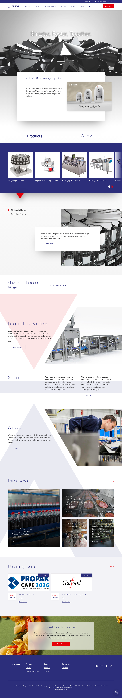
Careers (82, 6)
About (73, 6)
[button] (26, 115)
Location (65, 668)
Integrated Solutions (50, 6)
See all (112, 481)
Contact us (108, 6)
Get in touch (61, 644)
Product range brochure (58, 285)
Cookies (65, 689)
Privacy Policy (58, 689)
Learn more (17, 347)
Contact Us (66, 664)
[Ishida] (16, 664)
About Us (47, 668)
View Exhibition (23, 602)
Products (27, 6)
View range (49, 243)
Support (63, 6)
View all (112, 566)
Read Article (15, 541)
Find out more (35, 104)
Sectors (37, 6)
